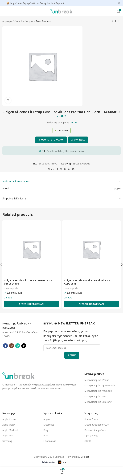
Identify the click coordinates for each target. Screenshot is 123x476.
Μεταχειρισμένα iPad (95, 396)
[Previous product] (112, 21)
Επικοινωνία (49, 440)
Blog (45, 430)
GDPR (87, 440)
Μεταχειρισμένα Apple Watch (99, 385)
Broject (85, 456)
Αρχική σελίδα (10, 21)
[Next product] (119, 21)
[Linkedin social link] (69, 169)
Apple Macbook (10, 430)
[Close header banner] (119, 3)
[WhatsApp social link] (17, 345)
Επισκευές (48, 424)
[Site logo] (61, 10)
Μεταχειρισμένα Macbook (98, 390)
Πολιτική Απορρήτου (95, 430)
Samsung (7, 440)
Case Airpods (43, 21)
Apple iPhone (9, 419)
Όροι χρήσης (91, 435)
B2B (45, 435)
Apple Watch (8, 424)
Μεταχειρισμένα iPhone (96, 379)
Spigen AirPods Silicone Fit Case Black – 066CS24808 (28, 282)
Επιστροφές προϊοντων (96, 424)
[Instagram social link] (11, 345)
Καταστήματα (91, 419)
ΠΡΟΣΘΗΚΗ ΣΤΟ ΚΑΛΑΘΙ (50, 139)
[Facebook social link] (57, 169)
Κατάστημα (27, 21)
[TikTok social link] (23, 345)
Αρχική (46, 419)
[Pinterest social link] (65, 169)
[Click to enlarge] (8, 100)
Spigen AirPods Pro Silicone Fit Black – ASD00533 (87, 282)
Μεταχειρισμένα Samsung (97, 401)
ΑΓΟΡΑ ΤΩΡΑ (78, 139)
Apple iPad (7, 435)
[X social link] (61, 169)
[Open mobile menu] (4, 11)
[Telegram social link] (73, 169)
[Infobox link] (19, 325)
